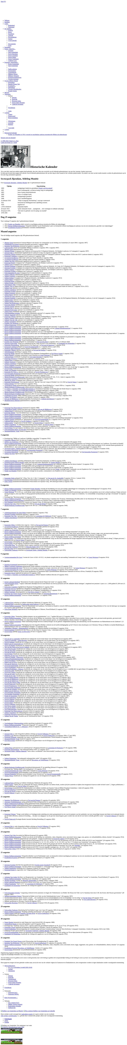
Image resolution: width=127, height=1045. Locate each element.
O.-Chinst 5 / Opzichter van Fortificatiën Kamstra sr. (19, 389)
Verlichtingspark (9, 352)
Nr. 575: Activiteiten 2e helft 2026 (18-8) (20, 967)
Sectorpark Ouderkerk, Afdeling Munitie (37, 930)
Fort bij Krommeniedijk (31, 347)
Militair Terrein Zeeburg (15, 1004)
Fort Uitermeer (8, 502)
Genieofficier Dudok (10, 385)
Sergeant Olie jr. (9, 253)
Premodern (11, 82)
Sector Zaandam (13, 55)
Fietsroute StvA (12, 992)
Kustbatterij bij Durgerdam (12, 885)
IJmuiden (77, 845)
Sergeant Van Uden (10, 504)
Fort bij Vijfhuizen (9, 704)
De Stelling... (8, 29)
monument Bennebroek (50, 593)
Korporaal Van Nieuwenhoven (13, 408)
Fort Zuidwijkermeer (36, 357)
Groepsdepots (12, 72)
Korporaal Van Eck (10, 588)
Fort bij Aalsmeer (9, 365)
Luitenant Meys (9, 248)
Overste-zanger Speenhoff (42, 865)
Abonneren (11, 971)
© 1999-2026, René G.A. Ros (10, 141)
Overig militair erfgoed (11, 81)
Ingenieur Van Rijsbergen (11, 246)
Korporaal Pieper (9, 281)
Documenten (12, 44)
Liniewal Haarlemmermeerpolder (14, 659)
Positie (57, 469)
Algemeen (7, 94)
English (6, 1022)
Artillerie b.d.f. (12, 60)
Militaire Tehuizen (13, 76)
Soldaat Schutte (9, 283)
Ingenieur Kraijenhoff (10, 564)
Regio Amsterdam (13, 64)
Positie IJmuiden (35, 488)
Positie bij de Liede (10, 676)
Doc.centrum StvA (13, 1002)
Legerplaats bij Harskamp (55, 748)
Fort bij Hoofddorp (10, 660)
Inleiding (7, 22)
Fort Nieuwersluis (9, 740)
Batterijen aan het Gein (11, 655)
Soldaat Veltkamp (9, 274)
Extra (9, 45)
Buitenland (11, 25)
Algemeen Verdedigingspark (12, 802)
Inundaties (7, 47)
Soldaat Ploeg (8, 311)
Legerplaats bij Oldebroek (43, 516)
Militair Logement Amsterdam (13, 566)
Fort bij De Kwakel (10, 649)
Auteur (10, 114)
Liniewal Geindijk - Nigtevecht (13, 657)
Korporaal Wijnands (10, 737)
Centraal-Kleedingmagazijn (45, 464)
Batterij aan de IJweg (10, 662)
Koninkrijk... (12, 86)
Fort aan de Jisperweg (47, 345)
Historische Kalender (10, 133)
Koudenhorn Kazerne (14, 227)
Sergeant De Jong (9, 296)
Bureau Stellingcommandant (16, 226)
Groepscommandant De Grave (13, 557)
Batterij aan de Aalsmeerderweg (13, 644)
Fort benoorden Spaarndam (12, 692)
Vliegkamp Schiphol (10, 805)
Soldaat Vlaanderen (10, 321)
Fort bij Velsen (72, 382)
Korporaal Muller (9, 353)
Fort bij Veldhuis (26, 421)
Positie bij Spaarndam (10, 696)
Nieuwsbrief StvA (9, 966)
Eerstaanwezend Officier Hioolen (14, 462)
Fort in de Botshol (9, 645)
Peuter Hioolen (8, 922)
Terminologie (12, 979)
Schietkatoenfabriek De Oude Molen (15, 512)
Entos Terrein (8, 481)
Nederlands (8, 1019)
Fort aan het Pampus (39, 350)
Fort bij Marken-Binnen (11, 677)
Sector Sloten (12, 57)
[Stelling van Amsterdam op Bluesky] (12, 1011)
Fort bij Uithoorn (9, 699)
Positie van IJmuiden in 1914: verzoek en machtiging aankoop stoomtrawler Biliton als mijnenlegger (37, 134)
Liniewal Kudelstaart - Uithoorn (13, 669)
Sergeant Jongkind (9, 266)
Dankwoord (11, 116)
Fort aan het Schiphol (10, 689)
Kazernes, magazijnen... (11, 62)
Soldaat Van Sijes (9, 261)
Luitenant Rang (9, 357)
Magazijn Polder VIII (32, 547)
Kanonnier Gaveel (9, 573)
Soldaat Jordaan (9, 278)
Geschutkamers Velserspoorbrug (13, 723)
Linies (6, 24)
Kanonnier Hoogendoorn (11, 345)
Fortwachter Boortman (11, 903)
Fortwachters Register (18, 102)
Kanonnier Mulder (9, 305)
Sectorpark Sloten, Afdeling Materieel (15, 448)
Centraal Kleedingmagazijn (62, 328)
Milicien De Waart (9, 380)
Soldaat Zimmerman (10, 325)
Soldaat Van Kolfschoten (11, 303)
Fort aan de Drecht (9, 652)
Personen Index (16, 101)
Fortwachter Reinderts (10, 609)
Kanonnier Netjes (9, 478)
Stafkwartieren (12, 69)
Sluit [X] (3, 1)
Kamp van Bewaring (24, 631)
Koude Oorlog (12, 91)
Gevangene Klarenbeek (11, 450)
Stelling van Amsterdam (11, 442)
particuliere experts (27, 1014)
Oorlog (10, 39)
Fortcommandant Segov (11, 583)
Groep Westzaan (45, 355)
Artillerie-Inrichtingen (47, 399)
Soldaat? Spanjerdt (9, 315)
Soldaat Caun (8, 288)
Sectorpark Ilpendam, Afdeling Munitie (15, 182)
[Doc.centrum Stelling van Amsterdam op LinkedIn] (39, 1011)
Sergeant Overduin (10, 268)
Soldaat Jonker (8, 300)
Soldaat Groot (8, 264)
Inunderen (11, 34)
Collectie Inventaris (17, 104)
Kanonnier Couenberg (11, 378)
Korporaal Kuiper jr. (10, 870)
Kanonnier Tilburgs (10, 350)
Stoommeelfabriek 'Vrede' (12, 431)
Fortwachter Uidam (10, 849)
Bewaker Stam (8, 548)
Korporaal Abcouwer (10, 358)
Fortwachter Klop (9, 545)
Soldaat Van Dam (9, 453)
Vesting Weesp (8, 776)
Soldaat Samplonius (10, 868)
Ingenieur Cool (8, 735)
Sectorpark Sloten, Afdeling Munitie (36, 550)
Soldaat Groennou (9, 276)
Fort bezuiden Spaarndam (12, 694)
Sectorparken (12, 71)
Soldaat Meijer (8, 279)
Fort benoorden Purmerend (12, 373)
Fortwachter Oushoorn (11, 547)
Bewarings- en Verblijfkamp (40, 760)
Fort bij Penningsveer (41, 372)
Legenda (10, 123)
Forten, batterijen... (10, 49)
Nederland (11, 27)
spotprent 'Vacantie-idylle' (27, 913)
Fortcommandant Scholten (12, 313)
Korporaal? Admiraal (10, 256)
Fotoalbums (11, 107)
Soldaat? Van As (9, 286)
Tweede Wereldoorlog (14, 89)
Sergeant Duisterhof (10, 774)
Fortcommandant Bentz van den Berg (15, 429)
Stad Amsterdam (13, 52)
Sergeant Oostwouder (10, 310)
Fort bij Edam (8, 368)
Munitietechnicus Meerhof (12, 400)
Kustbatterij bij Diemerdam (66, 343)
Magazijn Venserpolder (29, 880)
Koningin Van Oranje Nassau (13, 593)
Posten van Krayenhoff (45, 188)
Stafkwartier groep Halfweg (30, 604)
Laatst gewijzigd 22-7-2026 (9, 142)
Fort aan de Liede (9, 674)
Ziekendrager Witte (10, 284)
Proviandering (12, 37)
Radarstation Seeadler (14, 1006)
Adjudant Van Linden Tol (12, 877)
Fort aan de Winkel (40, 504)
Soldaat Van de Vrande (11, 716)
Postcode (14, 99)
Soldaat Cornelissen (10, 289)
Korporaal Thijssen (10, 254)
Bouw (10, 32)
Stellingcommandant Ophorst (13, 896)
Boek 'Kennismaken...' (11, 997)
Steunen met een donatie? (8, 138)
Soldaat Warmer (9, 384)
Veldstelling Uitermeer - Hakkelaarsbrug (16, 628)
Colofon (6, 113)
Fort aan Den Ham (42, 342)
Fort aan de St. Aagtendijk (55, 478)
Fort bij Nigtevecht (10, 684)
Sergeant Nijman (9, 251)
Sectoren (10, 50)
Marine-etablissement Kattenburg (14, 500)
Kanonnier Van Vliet (10, 516)
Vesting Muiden (55, 462)
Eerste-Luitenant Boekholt (12, 582)
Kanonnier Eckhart (10, 271)
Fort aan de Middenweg (11, 399)
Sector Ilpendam (13, 54)
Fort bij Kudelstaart (10, 667)
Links (10, 111)
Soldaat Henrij (8, 295)
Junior (6, 1020)
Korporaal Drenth (9, 263)
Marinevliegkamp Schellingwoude (14, 377)
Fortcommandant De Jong (12, 273)
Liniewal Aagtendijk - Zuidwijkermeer (15, 640)
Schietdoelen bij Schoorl (11, 244)
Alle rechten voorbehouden (9, 1016)
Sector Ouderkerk (13, 59)
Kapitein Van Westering (11, 323)
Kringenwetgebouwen (14, 77)
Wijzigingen (11, 121)
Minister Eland (8, 242)
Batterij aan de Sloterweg (11, 691)
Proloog (10, 30)
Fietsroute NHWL (13, 994)
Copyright (11, 128)
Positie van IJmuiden (14, 224)
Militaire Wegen (13, 74)
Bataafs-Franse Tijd (14, 84)
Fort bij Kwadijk (9, 670)
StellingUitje (12, 1008)
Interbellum (11, 87)
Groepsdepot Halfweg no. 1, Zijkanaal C (16, 726)
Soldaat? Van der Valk (10, 320)
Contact (6, 129)
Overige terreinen (13, 79)
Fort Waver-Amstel (56, 353)
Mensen (6, 92)
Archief (10, 969)
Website (14, 97)
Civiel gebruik (12, 40)
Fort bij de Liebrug (10, 672)
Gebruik (10, 35)
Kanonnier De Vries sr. (11, 372)
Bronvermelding (13, 118)
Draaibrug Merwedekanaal (12, 348)
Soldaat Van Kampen (10, 397)
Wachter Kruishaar (9, 880)
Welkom (6, 20)
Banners (10, 124)
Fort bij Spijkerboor (10, 697)
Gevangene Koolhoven (11, 258)
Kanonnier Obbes (9, 525)
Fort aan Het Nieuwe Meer (12, 682)
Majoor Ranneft (9, 355)
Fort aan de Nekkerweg (11, 681)
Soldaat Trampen (9, 269)
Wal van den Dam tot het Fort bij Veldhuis (16, 647)
